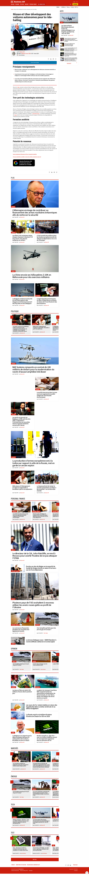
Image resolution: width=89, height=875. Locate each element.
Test (72, 7)
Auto (13, 49)
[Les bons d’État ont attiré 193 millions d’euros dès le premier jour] (22, 675)
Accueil (12, 9)
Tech (68, 7)
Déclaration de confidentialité (33, 865)
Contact (13, 865)
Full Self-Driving (35, 113)
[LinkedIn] (70, 864)
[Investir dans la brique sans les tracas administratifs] (41, 652)
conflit (13, 550)
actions (14, 761)
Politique (22, 4)
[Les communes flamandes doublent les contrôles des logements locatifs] (22, 613)
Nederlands (75, 865)
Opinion (63, 7)
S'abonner (75, 4)
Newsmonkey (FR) (24, 870)
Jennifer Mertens (23, 853)
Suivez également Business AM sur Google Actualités (25, 154)
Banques (37, 389)
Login (74, 1)
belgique (54, 661)
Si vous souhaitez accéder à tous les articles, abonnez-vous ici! (27, 156)
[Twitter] (68, 864)
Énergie (58, 7)
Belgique (12, 4)
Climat (13, 732)
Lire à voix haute (35, 62)
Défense (13, 206)
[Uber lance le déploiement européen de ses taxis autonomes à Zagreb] (62, 43)
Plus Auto (72, 63)
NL (77, 1)
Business (13, 232)
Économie (17, 4)
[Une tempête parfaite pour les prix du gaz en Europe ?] (47, 613)
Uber (18, 87)
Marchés (26, 4)
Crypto (76, 7)
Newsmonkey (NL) (15, 870)
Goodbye (30, 870)
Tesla (15, 115)
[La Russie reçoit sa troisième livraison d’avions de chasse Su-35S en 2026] (18, 712)
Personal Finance (33, 4)
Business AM (22, 52)
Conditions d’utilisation (21, 865)
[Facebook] (66, 864)
